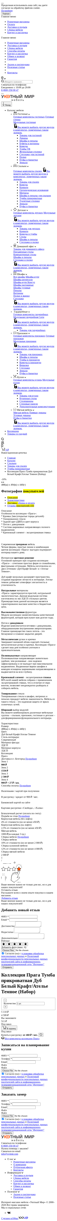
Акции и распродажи (18, 64)
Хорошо (6, 14)
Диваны (23, 138)
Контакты (12, 72)
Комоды (23, 146)
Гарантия (12, 59)
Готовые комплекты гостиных (29, 117)
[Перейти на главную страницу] (17, 100)
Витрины (18, 293)
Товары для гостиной (30, 135)
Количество (10, 1003)
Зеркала (23, 162)
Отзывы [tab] (20, 505)
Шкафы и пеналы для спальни (35, 195)
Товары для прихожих (30, 354)
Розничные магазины (18, 21)
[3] (14, 944)
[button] (3, 78)
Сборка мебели (15, 30)
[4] (20, 944)
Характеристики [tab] (15, 500)
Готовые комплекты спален (27, 171)
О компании (19, 1164)
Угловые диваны (22, 415)
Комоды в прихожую (30, 362)
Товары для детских (29, 228)
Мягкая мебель (21, 412)
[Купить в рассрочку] (40, 1035)
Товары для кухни (28, 395)
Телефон (6, 1058)
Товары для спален (29, 182)
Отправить (7, 967)
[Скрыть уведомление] (2, 3)
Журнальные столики (30, 151)
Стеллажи (18, 298)
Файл (4, 1065)
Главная (11, 458)
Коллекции (13, 431)
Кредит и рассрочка (17, 32)
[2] (9, 944)
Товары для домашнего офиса (28, 249)
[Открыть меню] (2, 93)
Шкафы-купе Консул (24, 282)
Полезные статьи (16, 67)
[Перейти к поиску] (2, 439)
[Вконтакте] (8, 1212)
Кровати (23, 187)
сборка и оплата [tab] (21, 503)
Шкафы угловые (21, 287)
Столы (22, 236)
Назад (8, 105)
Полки (22, 157)
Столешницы (26, 401)
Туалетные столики (29, 201)
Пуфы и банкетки (28, 160)
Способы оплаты (16, 51)
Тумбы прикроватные (30, 198)
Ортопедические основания (33, 190)
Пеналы (17, 290)
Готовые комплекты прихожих (29, 336)
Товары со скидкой (17, 434)
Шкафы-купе (32, 277)
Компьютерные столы (24, 254)
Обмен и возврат (16, 56)
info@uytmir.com (9, 1154)
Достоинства (8, 926)
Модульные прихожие (24, 341)
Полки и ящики (21, 296)
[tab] (12, 497)
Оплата (11, 24)
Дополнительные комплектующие (37, 406)
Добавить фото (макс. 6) (13, 947)
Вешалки (24, 365)
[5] (25, 944)
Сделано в (9, 1218)
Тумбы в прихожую (29, 360)
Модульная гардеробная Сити (28, 317)
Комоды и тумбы (28, 234)
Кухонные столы (28, 398)
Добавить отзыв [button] (9, 898)
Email (5, 919)
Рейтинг (5, 941)
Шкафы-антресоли (23, 279)
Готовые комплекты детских (28, 212)
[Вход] (2, 443)
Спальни (11, 463)
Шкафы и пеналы (28, 141)
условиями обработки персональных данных (22, 954)
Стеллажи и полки (29, 242)
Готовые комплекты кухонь (27, 380)
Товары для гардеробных (32, 330)
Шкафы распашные (23, 285)
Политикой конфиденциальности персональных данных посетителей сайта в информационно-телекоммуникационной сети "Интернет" (24, 960)
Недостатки (7, 932)
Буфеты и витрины (29, 143)
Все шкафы (19, 277)
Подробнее (7, 10)
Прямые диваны (37, 412)
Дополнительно (9, 938)
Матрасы (24, 193)
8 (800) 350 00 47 (10, 90)
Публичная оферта (23, 1167)
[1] (3, 944)
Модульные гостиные (24, 122)
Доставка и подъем (17, 27)
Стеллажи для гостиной (31, 154)
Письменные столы (23, 252)
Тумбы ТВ (24, 149)
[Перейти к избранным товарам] (2, 446)
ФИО (5, 916)
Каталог (11, 460)
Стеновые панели (28, 404)
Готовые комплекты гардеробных (30, 314)
